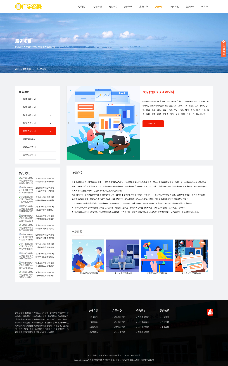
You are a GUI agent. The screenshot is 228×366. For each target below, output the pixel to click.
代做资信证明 (41, 69)
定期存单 (143, 6)
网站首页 (82, 6)
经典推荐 (141, 310)
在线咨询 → (153, 124)
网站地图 (134, 360)
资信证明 (128, 6)
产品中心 (117, 310)
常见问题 (164, 327)
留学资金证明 (37, 155)
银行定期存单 (37, 139)
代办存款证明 (37, 107)
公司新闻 (164, 317)
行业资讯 (164, 322)
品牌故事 (190, 6)
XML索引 (142, 360)
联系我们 (205, 6)
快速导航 (93, 310)
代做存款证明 (37, 99)
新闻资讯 (174, 6)
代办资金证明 (37, 123)
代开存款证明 (37, 115)
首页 (17, 69)
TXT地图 (150, 360)
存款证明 (97, 6)
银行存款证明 (37, 147)
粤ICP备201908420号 (121, 360)
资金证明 (113, 6)
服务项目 (159, 6)
